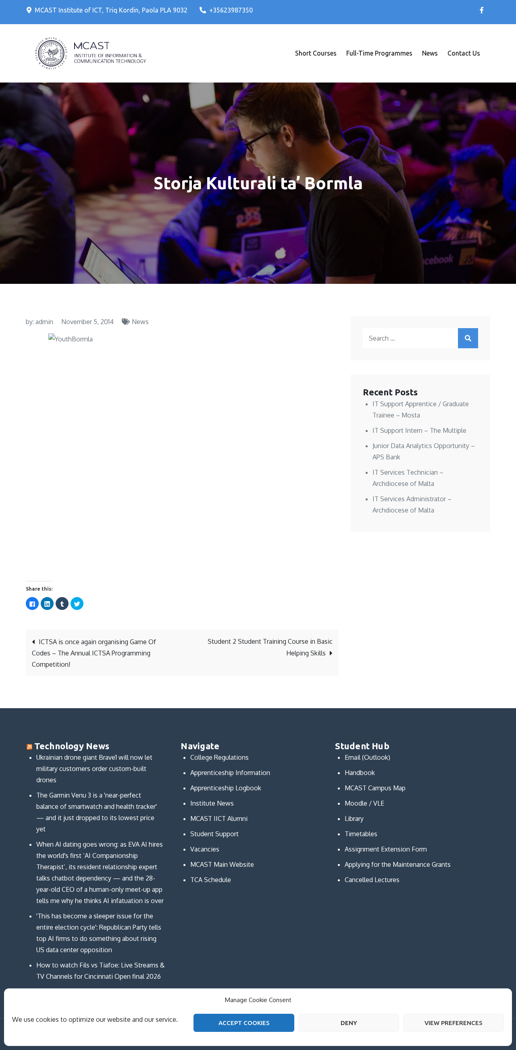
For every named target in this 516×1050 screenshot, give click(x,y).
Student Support (214, 834)
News (430, 53)
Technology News (71, 746)
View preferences (453, 1022)
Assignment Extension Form (386, 849)
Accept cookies (244, 1022)
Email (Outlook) (367, 757)
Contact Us (463, 53)
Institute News (212, 803)
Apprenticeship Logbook (225, 788)
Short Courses (316, 53)
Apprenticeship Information (230, 773)
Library (354, 818)
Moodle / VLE (364, 803)
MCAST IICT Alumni (219, 818)
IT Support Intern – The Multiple (419, 430)
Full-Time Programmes (379, 53)
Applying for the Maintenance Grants (398, 864)
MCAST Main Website (222, 864)
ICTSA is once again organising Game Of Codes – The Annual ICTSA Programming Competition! (94, 653)
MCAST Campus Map (375, 788)
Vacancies (204, 849)
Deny (349, 1022)
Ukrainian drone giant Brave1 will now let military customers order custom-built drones (94, 768)
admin (44, 322)
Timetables (361, 834)
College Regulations (219, 757)
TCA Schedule (210, 880)
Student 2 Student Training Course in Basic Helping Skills (270, 647)
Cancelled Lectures (372, 880)
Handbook (360, 773)
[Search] (468, 338)
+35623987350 (231, 10)
